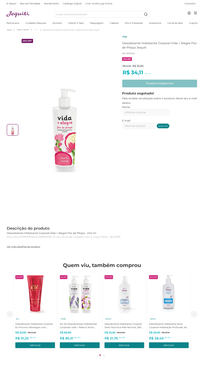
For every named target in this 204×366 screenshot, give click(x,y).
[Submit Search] (146, 14)
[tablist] (102, 355)
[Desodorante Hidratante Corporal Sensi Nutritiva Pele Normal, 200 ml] (124, 293)
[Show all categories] (36, 30)
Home (9, 30)
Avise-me (163, 126)
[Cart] (196, 14)
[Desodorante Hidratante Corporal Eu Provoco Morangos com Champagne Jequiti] (35, 293)
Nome (126, 107)
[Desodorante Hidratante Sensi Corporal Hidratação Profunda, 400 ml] (168, 293)
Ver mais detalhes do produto (23, 246)
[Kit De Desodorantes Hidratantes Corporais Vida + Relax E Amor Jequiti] (79, 293)
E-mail (126, 120)
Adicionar (35, 345)
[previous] (9, 314)
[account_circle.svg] (189, 16)
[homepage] (30, 14)
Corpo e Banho (23, 30)
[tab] (100, 355)
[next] (194, 314)
